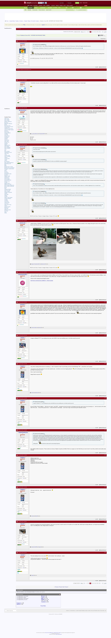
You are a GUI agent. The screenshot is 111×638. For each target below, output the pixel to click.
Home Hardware (7, 147)
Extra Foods (6, 131)
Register (85, 2)
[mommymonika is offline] (22, 282)
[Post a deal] (85, 5)
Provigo (5, 182)
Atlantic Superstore (8, 121)
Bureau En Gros (7, 125)
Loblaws (5, 157)
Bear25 (22, 524)
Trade (84, 7)
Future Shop (6, 140)
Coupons (40, 5)
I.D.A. (5, 149)
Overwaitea (6, 172)
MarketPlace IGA (7, 163)
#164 (105, 521)
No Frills (6, 171)
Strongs (5, 196)
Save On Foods (7, 190)
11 (90, 31)
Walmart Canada (7, 209)
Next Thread (65, 586)
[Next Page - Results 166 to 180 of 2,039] (102, 32)
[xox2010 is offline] (22, 90)
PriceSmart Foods (7, 180)
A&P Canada (6, 119)
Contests (53, 5)
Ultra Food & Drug (7, 204)
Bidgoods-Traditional (8, 123)
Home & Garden (70, 5)
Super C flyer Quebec (8, 197)
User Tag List (19, 28)
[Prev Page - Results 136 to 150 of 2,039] (85, 32)
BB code (43, 596)
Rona (5, 188)
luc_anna (32, 133)
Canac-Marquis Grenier (8, 126)
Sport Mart (6, 194)
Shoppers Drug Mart (8, 192)
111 (99, 31)
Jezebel (32, 327)
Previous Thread (58, 586)
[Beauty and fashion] (79, 5)
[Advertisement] (40, 74)
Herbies (5, 144)
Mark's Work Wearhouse (8, 162)
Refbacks (18, 604)
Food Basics (6, 136)
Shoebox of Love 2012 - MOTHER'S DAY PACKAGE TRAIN (32, 35)
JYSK (5, 154)
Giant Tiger (6, 141)
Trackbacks (43, 601)
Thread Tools (103, 38)
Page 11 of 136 (77, 31)
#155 (105, 220)
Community (34, 9)
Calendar (29, 9)
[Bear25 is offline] (22, 531)
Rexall (5, 187)
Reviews (61, 5)
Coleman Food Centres (8, 128)
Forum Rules (43, 605)
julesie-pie (36, 133)
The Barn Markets (7, 198)
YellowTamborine (23, 432)
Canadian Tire (7, 127)
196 (23, 386)
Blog (25, 7)
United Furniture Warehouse (7, 207)
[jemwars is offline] (22, 51)
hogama (35, 327)
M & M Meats (7, 161)
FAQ (25, 9)
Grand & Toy (6, 142)
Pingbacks (19, 603)
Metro (5, 165)
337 (23, 159)
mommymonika (22, 274)
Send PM (96, 67)
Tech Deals (35, 5)
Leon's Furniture (7, 156)
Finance (57, 5)
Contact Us (68, 610)
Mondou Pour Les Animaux (9, 167)
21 (95, 31)
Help (81, 2)
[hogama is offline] (22, 374)
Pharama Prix (7, 176)
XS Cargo (6, 210)
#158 (105, 335)
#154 (105, 144)
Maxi (5, 164)
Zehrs (5, 211)
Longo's (5, 159)
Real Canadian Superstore (9, 185)
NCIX (5, 170)
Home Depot (6, 146)
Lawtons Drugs (7, 155)
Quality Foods (7, 183)
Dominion (6, 130)
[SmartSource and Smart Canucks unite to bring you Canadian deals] (9, 111)
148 (23, 542)
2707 (102, 35)
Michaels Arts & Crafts (8, 166)
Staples (5, 195)
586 (23, 567)
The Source (6, 201)
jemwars (22, 43)
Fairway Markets (7, 132)
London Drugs (7, 158)
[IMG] (42, 598)
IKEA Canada (6, 151)
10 (88, 31)
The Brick (6, 200)
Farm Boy (6, 134)
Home (28, 5)
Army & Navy (6, 120)
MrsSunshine (22, 110)
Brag (69, 7)
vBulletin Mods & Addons (57, 632)
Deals (31, 5)
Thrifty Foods (6, 202)
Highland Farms (7, 145)
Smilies (42, 597)
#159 (105, 363)
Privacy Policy (102, 610)
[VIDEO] (42, 599)
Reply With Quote (103, 67)
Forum (30, 7)
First (82, 583)
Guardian (6, 143)
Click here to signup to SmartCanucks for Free (24, 69)
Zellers (5, 212)
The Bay (6, 199)
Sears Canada (7, 191)
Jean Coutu (6, 153)
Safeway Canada (7, 189)
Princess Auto (7, 181)
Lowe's (5, 160)
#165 (105, 552)
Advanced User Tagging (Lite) (49, 632)
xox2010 (22, 82)
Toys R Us (6, 203)
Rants (64, 5)
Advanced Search (82, 10)
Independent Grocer (8, 152)
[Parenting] (82, 5)
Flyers (44, 5)
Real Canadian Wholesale (9, 186)
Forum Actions (42, 9)
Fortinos (5, 139)
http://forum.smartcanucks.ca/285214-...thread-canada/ (42, 280)
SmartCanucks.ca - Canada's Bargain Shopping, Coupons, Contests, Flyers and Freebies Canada (85, 610)
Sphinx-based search (59, 634)
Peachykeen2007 (42, 133)
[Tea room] (77, 5)
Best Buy (6, 122)
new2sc (22, 337)
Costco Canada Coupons (9, 129)
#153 (105, 107)
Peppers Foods (7, 175)
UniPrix (5, 205)
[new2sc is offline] (22, 345)
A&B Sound (6, 118)
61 (97, 31)
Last (104, 583)
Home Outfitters (7, 148)
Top (59, 7)
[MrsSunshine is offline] (22, 117)
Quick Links (48, 9)
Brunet (5, 124)
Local (76, 7)
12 (92, 31)
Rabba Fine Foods (7, 184)
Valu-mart (6, 208)
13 (94, 31)
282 (23, 61)
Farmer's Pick (7, 135)
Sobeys (5, 193)
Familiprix (6, 133)
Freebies (48, 5)
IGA (5, 150)
